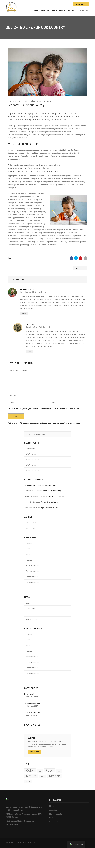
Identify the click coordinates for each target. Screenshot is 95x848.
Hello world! (30, 448)
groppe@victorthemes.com (23, 821)
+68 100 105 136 (16, 824)
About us (45, 10)
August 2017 (31, 528)
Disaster (29, 543)
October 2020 (31, 523)
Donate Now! (34, 752)
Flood (30, 101)
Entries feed (30, 608)
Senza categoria (32, 566)
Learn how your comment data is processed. (61, 423)
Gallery (71, 10)
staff (49, 101)
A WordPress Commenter (34, 485)
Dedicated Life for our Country (49, 491)
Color (30, 770)
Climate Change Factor (49, 502)
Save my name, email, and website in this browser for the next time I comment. (44, 409)
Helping (37, 101)
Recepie (55, 776)
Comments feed (32, 614)
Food (49, 770)
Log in (28, 603)
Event (28, 549)
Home (35, 10)
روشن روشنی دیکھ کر (33, 454)
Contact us (83, 10)
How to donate (58, 10)
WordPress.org (31, 619)
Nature (31, 776)
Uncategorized (31, 588)
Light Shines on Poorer (49, 508)
